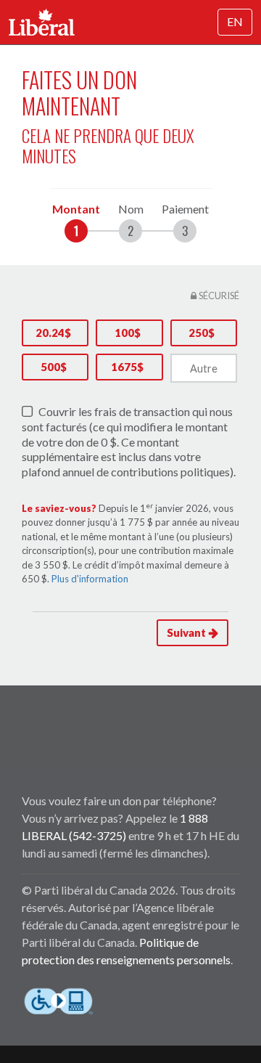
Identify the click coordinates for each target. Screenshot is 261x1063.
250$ (201, 332)
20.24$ (53, 332)
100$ (128, 332)
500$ (54, 366)
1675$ (127, 366)
